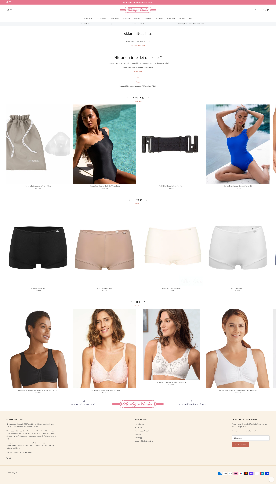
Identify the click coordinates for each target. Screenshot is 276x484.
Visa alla (137, 101)
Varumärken (88, 18)
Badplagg (137, 18)
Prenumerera (240, 445)
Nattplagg (126, 18)
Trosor (138, 82)
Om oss (138, 434)
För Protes (148, 18)
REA (190, 18)
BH (138, 77)
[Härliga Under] (138, 10)
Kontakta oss (139, 424)
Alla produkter (101, 18)
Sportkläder (171, 18)
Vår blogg (138, 438)
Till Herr (182, 18)
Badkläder (138, 71)
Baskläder (159, 18)
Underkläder (115, 18)
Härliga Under (15, 473)
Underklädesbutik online (144, 441)
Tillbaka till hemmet (138, 45)
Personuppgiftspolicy (142, 431)
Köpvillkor (138, 427)
